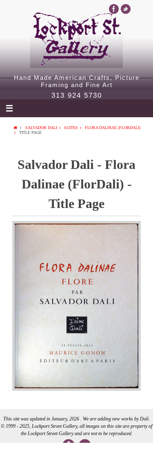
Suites (71, 127)
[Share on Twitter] (46, 453)
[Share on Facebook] (15, 453)
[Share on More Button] (137, 453)
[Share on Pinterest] (107, 453)
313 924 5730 (76, 95)
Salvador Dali (41, 127)
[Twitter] (126, 9)
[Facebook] (114, 9)
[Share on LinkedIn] (76, 453)
